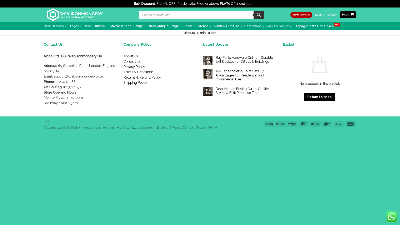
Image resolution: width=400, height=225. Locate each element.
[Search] (259, 15)
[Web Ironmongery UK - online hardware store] (75, 15)
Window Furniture (226, 26)
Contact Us (132, 61)
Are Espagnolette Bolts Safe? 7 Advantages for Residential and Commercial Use (240, 75)
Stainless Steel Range (126, 26)
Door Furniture (94, 26)
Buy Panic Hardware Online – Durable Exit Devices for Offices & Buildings (244, 60)
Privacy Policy (134, 67)
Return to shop (319, 97)
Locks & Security (278, 26)
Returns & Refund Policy (142, 77)
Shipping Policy (135, 83)
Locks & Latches (196, 26)
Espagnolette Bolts (310, 26)
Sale (330, 26)
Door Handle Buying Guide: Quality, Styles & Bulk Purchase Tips (242, 91)
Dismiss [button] (260, 4)
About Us (131, 56)
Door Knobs (252, 26)
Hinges (74, 26)
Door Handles (54, 26)
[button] (348, 14)
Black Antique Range (163, 26)
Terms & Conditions (139, 72)
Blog (46, 120)
